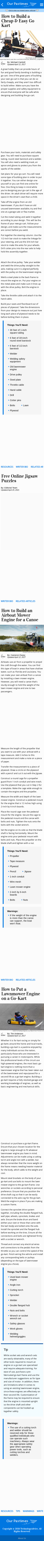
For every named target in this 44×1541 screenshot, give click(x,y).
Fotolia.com (40, 1031)
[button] (2, 4)
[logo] (22, 4)
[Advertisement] (22, 126)
